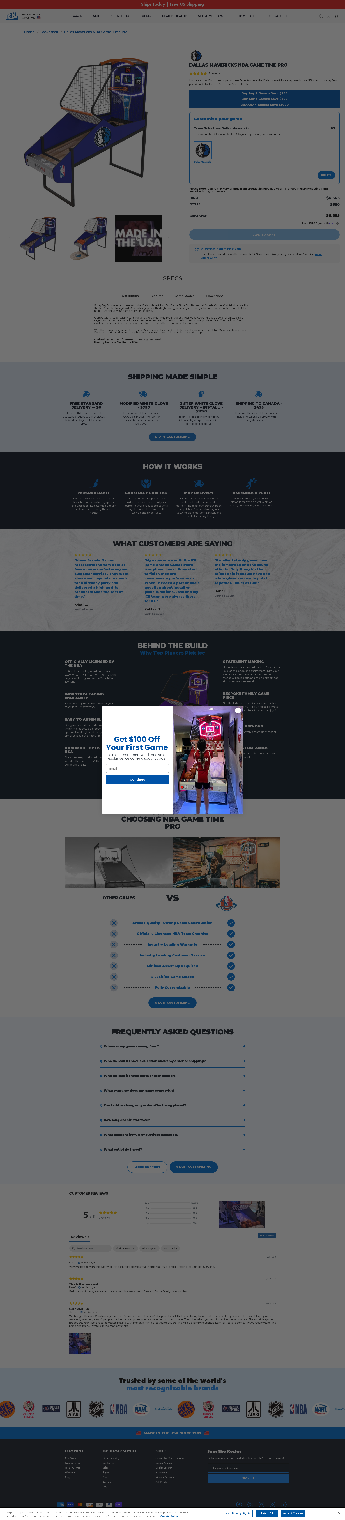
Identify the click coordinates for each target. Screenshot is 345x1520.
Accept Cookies (293, 1513)
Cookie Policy (169, 1516)
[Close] (339, 1513)
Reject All (267, 1513)
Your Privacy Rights (238, 1513)
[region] (172, 1513)
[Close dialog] (238, 710)
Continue (137, 779)
